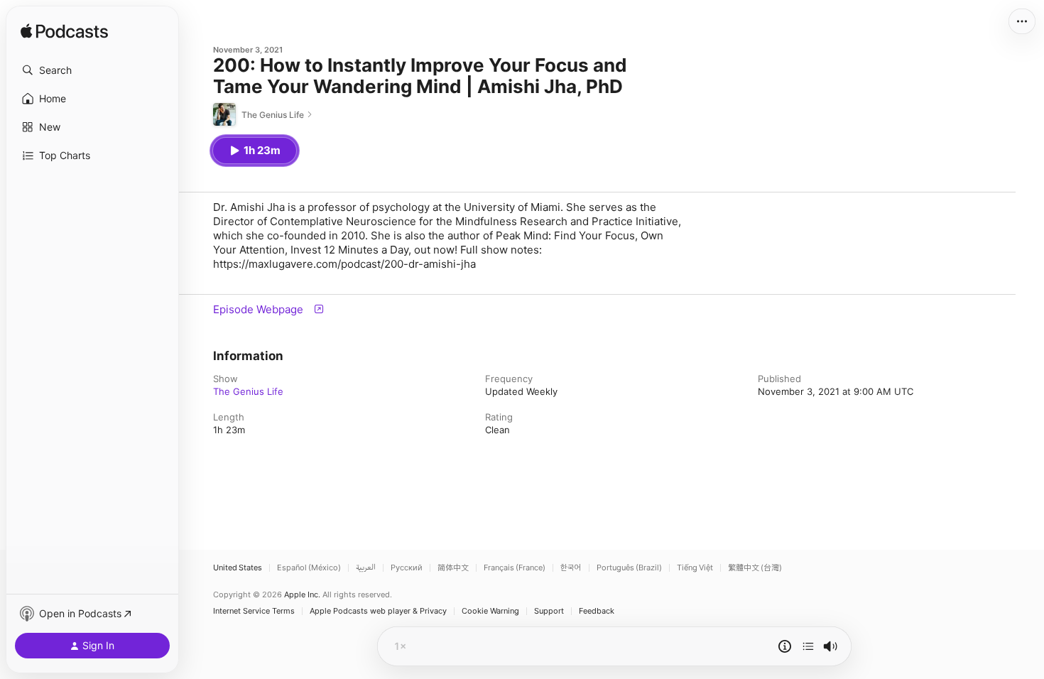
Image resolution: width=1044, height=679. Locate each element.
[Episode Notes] (784, 646)
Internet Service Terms (254, 611)
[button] (92, 70)
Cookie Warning (490, 611)
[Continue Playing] (808, 646)
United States (237, 568)
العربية (366, 568)
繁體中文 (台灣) (755, 568)
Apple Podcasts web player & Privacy (378, 611)
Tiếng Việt (695, 568)
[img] (64, 32)
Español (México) (309, 568)
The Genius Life (248, 391)
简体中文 (453, 568)
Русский (407, 568)
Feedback (596, 611)
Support (549, 611)
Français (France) (514, 568)
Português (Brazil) (629, 568)
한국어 (571, 568)
